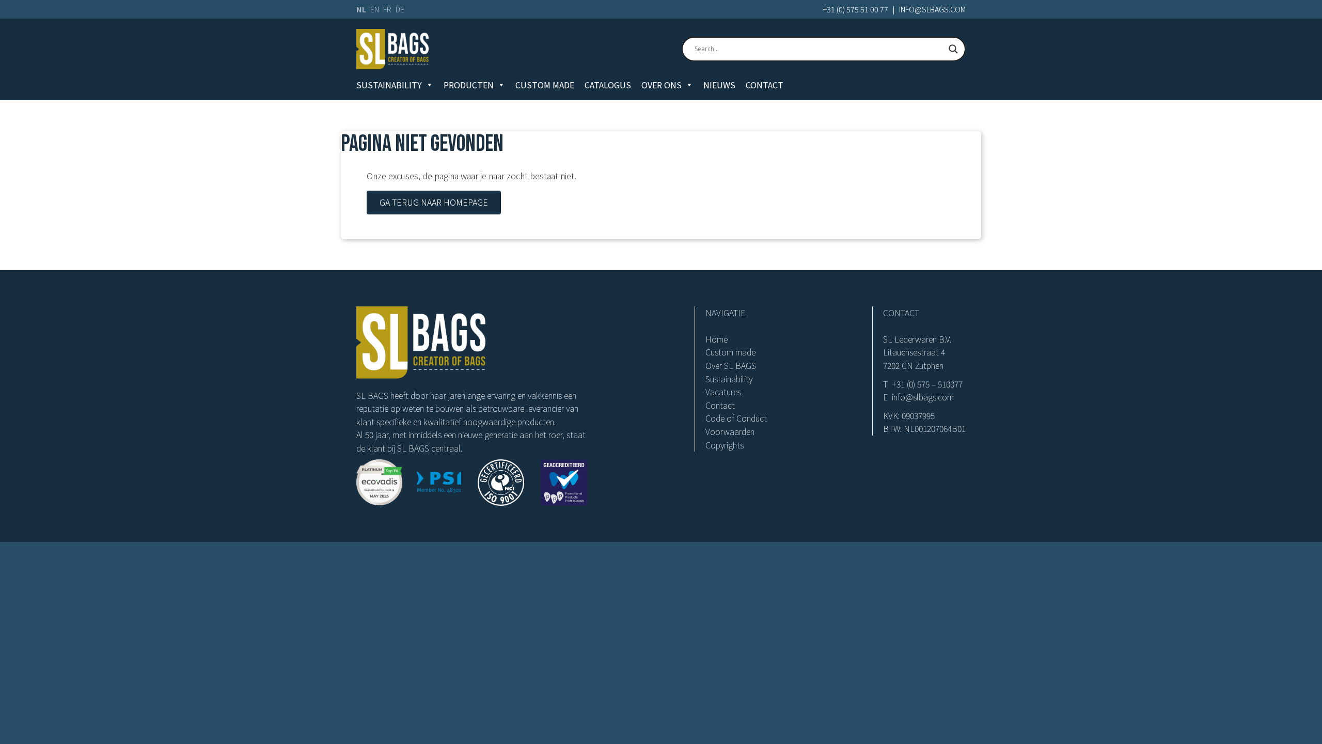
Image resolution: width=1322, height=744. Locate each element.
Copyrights (724, 445)
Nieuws (719, 85)
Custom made (544, 85)
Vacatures (723, 391)
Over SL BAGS (730, 365)
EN (374, 9)
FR (387, 9)
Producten (469, 85)
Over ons (661, 85)
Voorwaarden (729, 431)
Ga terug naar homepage (434, 202)
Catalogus (608, 85)
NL (361, 9)
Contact (764, 85)
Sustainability (389, 85)
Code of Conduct (736, 418)
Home (716, 339)
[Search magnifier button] (953, 49)
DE (400, 9)
